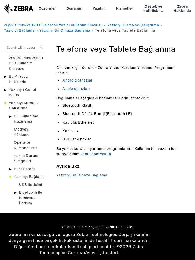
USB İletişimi (30, 185)
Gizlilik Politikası (120, 227)
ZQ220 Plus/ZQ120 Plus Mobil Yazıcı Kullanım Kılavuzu (53, 25)
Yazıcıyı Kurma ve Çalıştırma (133, 25)
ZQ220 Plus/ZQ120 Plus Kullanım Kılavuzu (26, 63)
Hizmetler (124, 8)
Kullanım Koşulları (88, 227)
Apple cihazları (76, 89)
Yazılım (99, 8)
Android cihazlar (77, 80)
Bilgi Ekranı (24, 169)
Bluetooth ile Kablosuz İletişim (30, 198)
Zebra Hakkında (182, 9)
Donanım (74, 8)
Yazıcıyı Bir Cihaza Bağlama (64, 30)
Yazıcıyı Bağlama (19, 30)
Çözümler (47, 8)
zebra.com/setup (95, 154)
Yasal (66, 227)
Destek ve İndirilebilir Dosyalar (153, 9)
